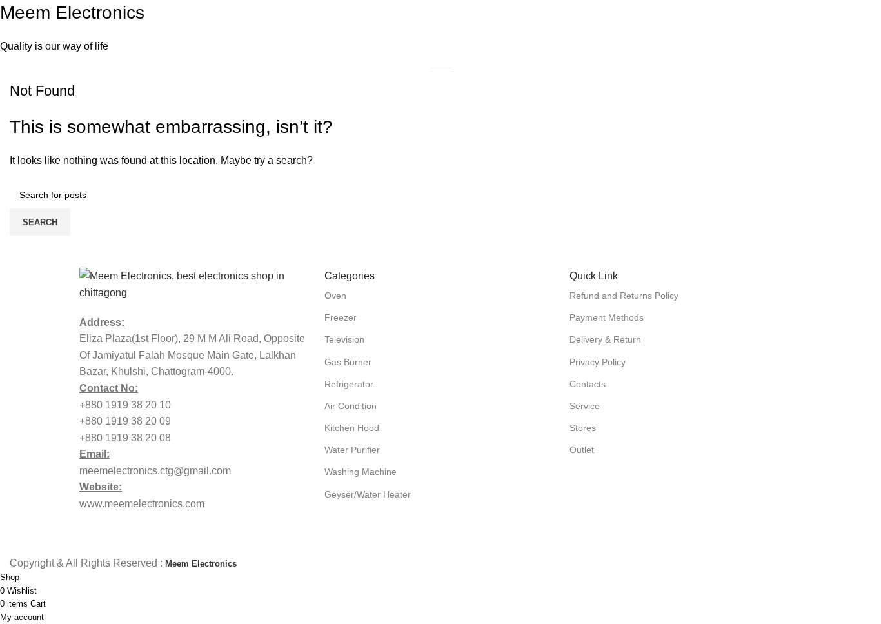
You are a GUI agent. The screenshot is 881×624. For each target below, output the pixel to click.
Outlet (581, 450)
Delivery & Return (605, 339)
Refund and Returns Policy (623, 295)
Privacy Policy (597, 362)
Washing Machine (360, 472)
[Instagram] (678, 490)
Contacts (587, 384)
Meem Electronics (72, 13)
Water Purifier (352, 450)
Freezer (340, 317)
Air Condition (350, 406)
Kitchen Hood (351, 428)
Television (344, 339)
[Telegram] (725, 490)
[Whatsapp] (632, 490)
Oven (335, 295)
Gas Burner (347, 362)
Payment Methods (606, 317)
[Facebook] (585, 490)
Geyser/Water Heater (367, 494)
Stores (582, 428)
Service (584, 406)
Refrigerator (348, 384)
